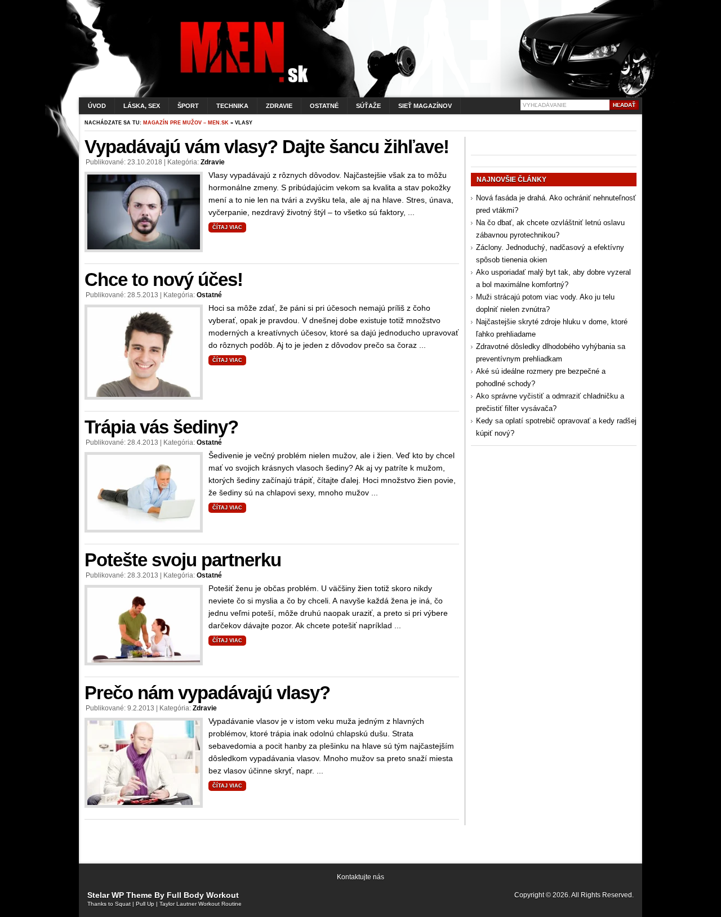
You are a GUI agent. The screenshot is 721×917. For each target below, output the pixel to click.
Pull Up (145, 904)
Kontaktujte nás (360, 877)
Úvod (97, 105)
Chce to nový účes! (163, 279)
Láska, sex (141, 105)
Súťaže (368, 105)
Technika (232, 105)
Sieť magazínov (425, 105)
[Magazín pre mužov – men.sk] (241, 82)
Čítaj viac (227, 227)
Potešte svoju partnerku (182, 559)
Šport (188, 105)
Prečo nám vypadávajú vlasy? (207, 692)
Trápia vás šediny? (161, 427)
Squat (123, 904)
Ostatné (324, 105)
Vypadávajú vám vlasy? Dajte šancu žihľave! (266, 146)
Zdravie (279, 105)
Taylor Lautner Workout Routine (200, 904)
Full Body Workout (203, 895)
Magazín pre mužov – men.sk (186, 123)
